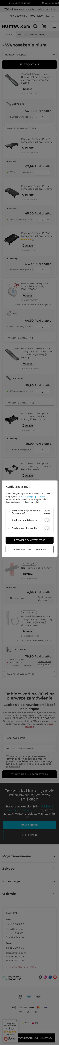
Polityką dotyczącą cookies (33, 496)
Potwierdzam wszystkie (29, 540)
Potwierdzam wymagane (29, 549)
